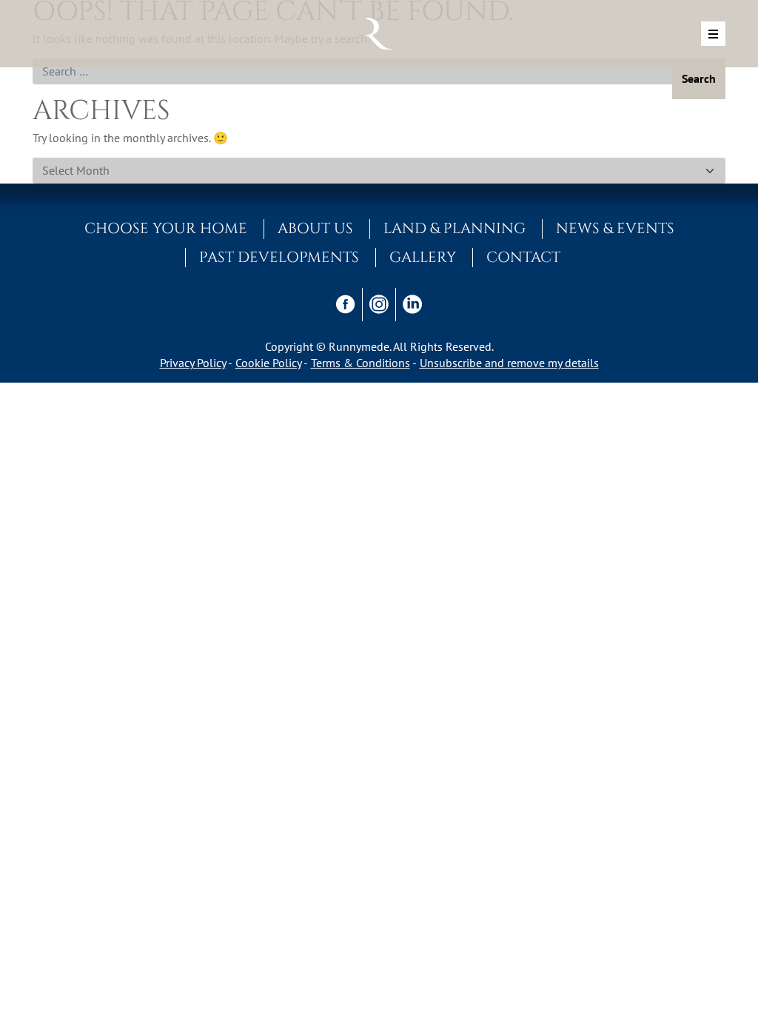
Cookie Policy (268, 362)
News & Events (615, 228)
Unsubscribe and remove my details (509, 362)
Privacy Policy (193, 362)
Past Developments (279, 257)
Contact (523, 257)
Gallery (422, 257)
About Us (315, 228)
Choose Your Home (165, 228)
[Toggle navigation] (713, 33)
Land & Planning (454, 228)
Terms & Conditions (360, 362)
